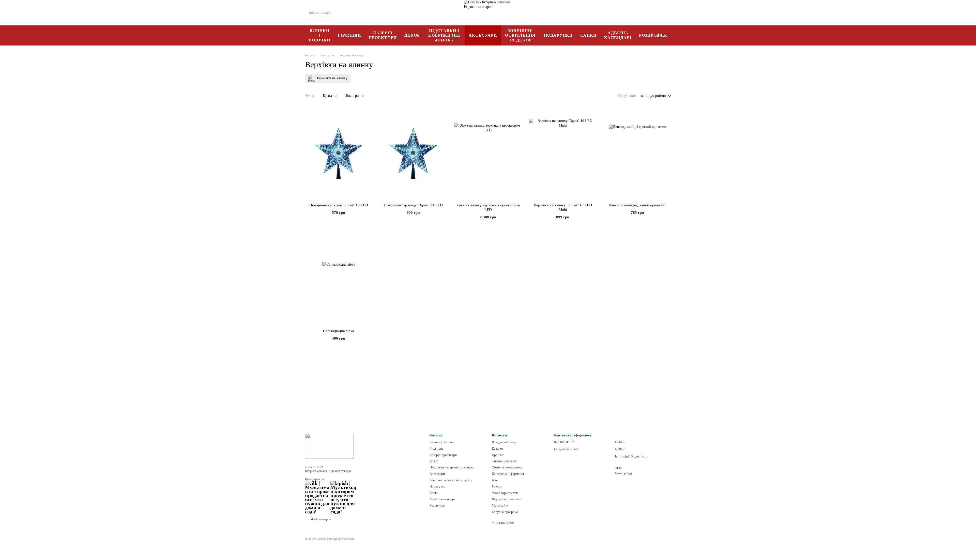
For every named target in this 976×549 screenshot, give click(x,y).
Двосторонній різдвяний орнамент (637, 205)
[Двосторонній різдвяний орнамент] (637, 153)
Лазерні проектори (383, 35)
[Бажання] (640, 13)
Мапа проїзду (623, 473)
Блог (495, 480)
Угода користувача (505, 493)
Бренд (327, 96)
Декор (412, 35)
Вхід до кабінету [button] (504, 442)
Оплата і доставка (504, 461)
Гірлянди (349, 35)
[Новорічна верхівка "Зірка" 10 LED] (338, 153)
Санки (588, 35)
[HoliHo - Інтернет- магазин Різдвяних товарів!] (329, 445)
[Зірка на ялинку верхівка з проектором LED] (488, 153)
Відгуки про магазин (506, 499)
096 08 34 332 (592, 12)
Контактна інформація (508, 474)
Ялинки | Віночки (319, 35)
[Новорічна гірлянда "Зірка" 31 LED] (413, 153)
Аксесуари (483, 35)
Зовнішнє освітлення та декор (520, 35)
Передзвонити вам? (566, 449)
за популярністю (653, 96)
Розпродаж (653, 35)
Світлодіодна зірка (338, 331)
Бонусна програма (505, 512)
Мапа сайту (500, 505)
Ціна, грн (351, 96)
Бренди (497, 486)
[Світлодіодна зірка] (338, 279)
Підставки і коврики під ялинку (444, 35)
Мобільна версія (320, 519)
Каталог (497, 448)
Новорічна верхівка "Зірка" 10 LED (338, 205)
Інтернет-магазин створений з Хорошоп (329, 538)
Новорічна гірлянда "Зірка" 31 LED (413, 205)
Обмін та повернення (507, 467)
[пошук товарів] (352, 13)
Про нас (497, 455)
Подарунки (558, 35)
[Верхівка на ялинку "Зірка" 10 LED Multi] (562, 153)
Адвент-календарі (617, 35)
